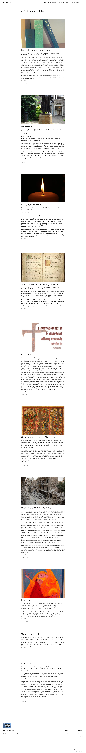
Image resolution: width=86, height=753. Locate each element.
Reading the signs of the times (36, 507)
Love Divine (26, 126)
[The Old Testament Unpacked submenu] (63, 2)
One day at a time (29, 354)
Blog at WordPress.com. (78, 749)
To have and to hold (30, 634)
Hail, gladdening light (31, 205)
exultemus (7, 2)
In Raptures (27, 663)
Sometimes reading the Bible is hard (38, 437)
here (34, 212)
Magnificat (26, 600)
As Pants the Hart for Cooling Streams (39, 284)
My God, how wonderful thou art (36, 50)
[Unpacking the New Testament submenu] (82, 2)
